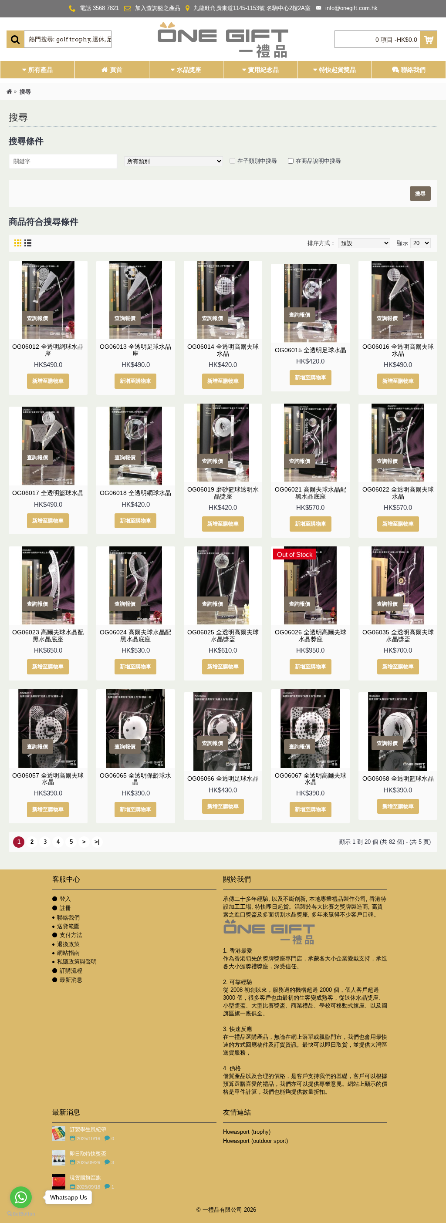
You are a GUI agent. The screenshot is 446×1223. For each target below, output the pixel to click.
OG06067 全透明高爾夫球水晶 (310, 778)
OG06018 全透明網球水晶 (135, 492)
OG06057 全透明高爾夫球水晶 (48, 778)
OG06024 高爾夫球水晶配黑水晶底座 (135, 635)
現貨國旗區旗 (85, 1177)
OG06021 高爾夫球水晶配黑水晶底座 (310, 492)
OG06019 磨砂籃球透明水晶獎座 (223, 492)
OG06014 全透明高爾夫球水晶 (223, 350)
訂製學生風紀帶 (88, 1129)
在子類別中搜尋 (257, 161)
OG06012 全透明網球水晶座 (48, 350)
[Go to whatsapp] (21, 1197)
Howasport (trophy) (246, 1132)
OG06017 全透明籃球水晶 (48, 492)
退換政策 (68, 944)
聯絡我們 (68, 917)
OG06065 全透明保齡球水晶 (135, 778)
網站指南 (68, 953)
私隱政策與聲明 (77, 961)
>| (97, 842)
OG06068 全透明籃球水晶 (398, 778)
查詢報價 (37, 318)
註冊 (65, 908)
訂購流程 (71, 970)
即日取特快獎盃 (88, 1153)
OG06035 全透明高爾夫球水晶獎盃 (398, 635)
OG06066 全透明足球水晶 (223, 778)
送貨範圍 (68, 926)
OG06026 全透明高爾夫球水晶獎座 (310, 635)
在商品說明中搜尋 (318, 161)
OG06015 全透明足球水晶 (310, 350)
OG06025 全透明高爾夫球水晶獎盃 (223, 635)
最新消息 (71, 980)
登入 (65, 899)
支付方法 (71, 935)
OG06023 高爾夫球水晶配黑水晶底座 (48, 635)
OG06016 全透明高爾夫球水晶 (398, 350)
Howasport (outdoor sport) (255, 1141)
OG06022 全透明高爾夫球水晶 (398, 492)
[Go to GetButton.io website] (21, 1214)
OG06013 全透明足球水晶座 (135, 350)
